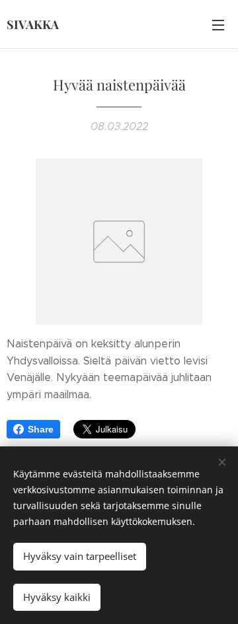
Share (41, 429)
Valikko (218, 24)
